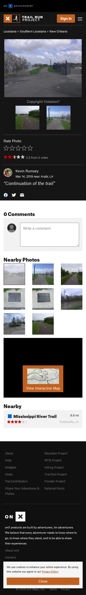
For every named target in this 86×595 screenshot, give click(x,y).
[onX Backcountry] (18, 6)
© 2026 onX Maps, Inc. (30, 589)
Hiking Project (54, 467)
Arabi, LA (47, 176)
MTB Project (52, 460)
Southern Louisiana (33, 31)
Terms (53, 589)
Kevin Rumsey (27, 171)
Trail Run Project (55, 474)
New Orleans (58, 31)
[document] (43, 575)
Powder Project (54, 481)
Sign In (66, 18)
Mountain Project (55, 453)
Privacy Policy (50, 571)
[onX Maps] (15, 520)
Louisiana (10, 31)
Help (8, 460)
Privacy (65, 589)
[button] (6, 194)
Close (43, 581)
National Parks (54, 488)
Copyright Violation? (43, 101)
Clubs (9, 474)
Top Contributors (16, 481)
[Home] (25, 18)
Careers (10, 557)
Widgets (10, 467)
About (9, 453)
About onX (12, 550)
